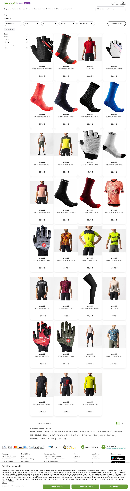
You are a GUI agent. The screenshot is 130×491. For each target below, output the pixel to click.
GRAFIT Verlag (61, 439)
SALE (6, 48)
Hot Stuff (52, 435)
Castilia (46, 431)
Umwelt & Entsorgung (51, 461)
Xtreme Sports (117, 431)
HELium (95, 435)
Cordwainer (50, 439)
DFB (31, 435)
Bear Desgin (111, 435)
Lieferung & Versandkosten (52, 456)
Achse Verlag (61, 435)
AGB (22, 456)
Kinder (6, 37)
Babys (6, 34)
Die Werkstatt (86, 435)
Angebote (77, 456)
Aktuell (94, 456)
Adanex (42, 439)
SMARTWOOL (84, 431)
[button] (123, 3)
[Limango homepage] (10, 3)
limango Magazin (7, 461)
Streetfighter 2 (106, 431)
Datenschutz (25, 461)
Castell (32, 431)
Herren (6, 42)
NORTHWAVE (73, 431)
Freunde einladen (7, 459)
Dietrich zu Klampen (73, 435)
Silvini (55, 431)
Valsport (102, 435)
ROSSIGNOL (95, 431)
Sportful (39, 431)
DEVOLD (38, 435)
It (51, 431)
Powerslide (63, 431)
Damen (6, 39)
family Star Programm (9, 456)
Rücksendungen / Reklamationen (54, 459)
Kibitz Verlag (34, 439)
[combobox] (110, 9)
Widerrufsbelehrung (27, 459)
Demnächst (96, 459)
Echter (45, 435)
